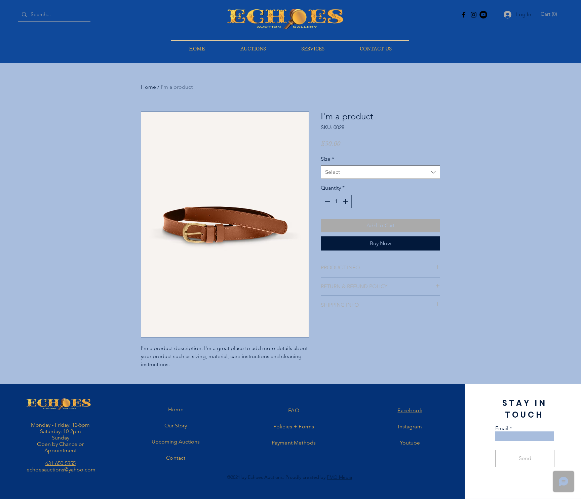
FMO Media (339, 477)
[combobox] (380, 172)
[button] (550, 14)
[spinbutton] (336, 201)
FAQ (293, 410)
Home (148, 87)
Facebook (409, 410)
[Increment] (346, 201)
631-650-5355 (60, 463)
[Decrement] (326, 201)
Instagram (410, 426)
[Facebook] (464, 14)
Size (327, 159)
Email (501, 428)
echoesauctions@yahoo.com (61, 469)
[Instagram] (473, 14)
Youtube (410, 442)
